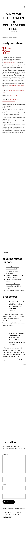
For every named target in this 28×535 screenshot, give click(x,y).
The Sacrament (13, 99)
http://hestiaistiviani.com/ (9, 62)
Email (4, 484)
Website (4, 493)
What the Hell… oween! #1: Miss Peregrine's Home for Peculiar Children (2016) (12, 515)
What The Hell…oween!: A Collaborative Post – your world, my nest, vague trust (16, 305)
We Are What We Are (14, 95)
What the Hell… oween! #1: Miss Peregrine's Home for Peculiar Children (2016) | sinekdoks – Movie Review (17, 337)
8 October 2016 (12, 310)
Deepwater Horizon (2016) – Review (13, 508)
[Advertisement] (14, 192)
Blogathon (6, 252)
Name (4, 476)
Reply (24, 329)
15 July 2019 (12, 344)
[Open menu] (25, 7)
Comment (5, 454)
